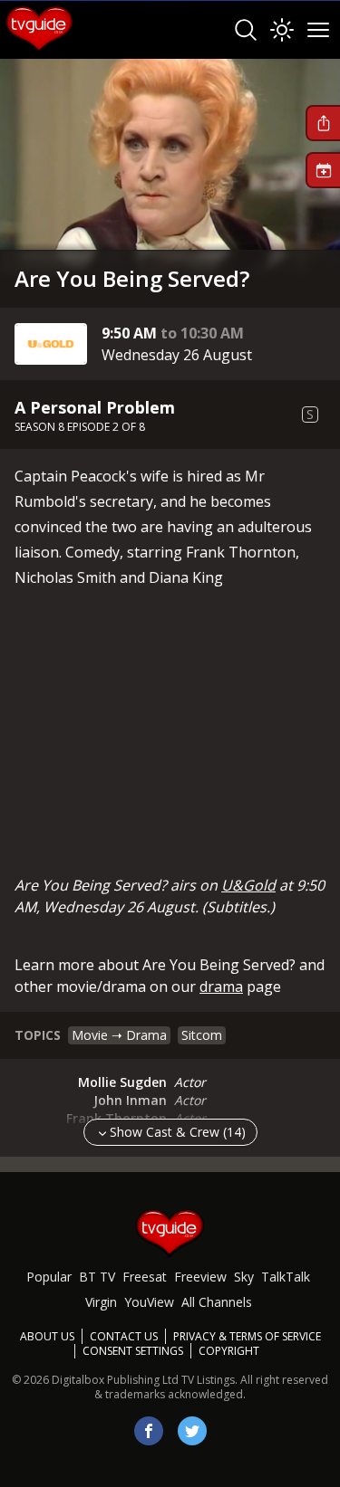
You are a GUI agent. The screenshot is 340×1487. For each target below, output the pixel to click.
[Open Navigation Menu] (318, 29)
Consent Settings (133, 1351)
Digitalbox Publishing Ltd (115, 1379)
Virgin (101, 1302)
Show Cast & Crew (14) (178, 1131)
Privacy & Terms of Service (247, 1336)
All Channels (216, 1302)
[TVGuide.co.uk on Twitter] (192, 1430)
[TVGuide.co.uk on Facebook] (148, 1430)
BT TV (97, 1276)
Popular (49, 1276)
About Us (47, 1336)
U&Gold (248, 885)
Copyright (229, 1350)
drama (221, 986)
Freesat (144, 1276)
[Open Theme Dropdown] (281, 29)
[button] (323, 123)
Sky (244, 1276)
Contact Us (124, 1336)
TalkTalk (285, 1276)
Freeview (200, 1276)
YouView (149, 1302)
